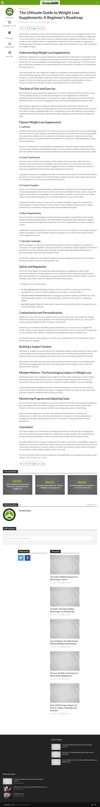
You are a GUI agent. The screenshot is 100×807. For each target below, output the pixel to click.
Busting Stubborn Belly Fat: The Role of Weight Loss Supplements (50, 486)
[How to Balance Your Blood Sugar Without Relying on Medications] (64, 629)
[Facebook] (27, 558)
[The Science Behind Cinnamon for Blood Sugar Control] (64, 564)
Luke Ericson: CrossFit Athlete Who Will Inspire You (30, 787)
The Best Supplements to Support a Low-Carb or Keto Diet (82, 486)
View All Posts (91, 504)
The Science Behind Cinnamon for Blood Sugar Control (64, 578)
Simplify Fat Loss (19, 794)
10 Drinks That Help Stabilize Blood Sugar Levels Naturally (62, 610)
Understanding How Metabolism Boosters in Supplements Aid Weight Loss (17, 486)
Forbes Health (41, 457)
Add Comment (9, 47)
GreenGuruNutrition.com (23, 805)
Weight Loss (23, 9)
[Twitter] (21, 558)
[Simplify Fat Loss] (7, 795)
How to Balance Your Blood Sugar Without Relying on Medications (64, 642)
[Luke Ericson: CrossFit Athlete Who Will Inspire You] (7, 789)
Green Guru (9, 17)
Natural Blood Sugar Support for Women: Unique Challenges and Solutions (64, 708)
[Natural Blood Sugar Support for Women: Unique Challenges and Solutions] (64, 693)
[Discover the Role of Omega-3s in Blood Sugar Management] (64, 661)
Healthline (29, 457)
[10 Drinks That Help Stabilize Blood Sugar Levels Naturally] (64, 597)
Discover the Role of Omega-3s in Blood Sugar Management (64, 674)
